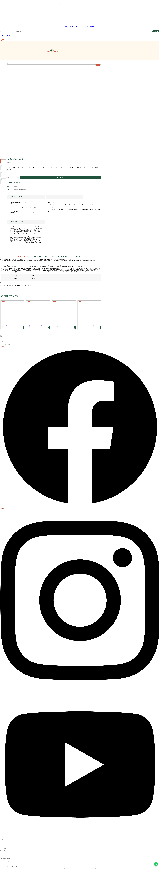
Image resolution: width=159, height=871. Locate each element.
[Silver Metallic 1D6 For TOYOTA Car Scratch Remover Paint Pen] (64, 311)
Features (37, 256)
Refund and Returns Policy (5, 855)
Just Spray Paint (23, 189)
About (71, 26)
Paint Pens (52, 50)
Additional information (56, 256)
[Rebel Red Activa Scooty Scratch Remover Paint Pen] (89, 311)
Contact (92, 26)
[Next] (98, 110)
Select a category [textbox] (4, 31)
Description (23, 256)
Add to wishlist (17, 182)
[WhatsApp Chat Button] (156, 864)
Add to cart (60, 177)
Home (66, 26)
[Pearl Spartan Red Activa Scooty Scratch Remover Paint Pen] (12, 311)
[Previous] (9, 110)
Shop (77, 26)
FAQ (82, 26)
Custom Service (3, 841)
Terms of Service (3, 850)
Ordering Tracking (4, 843)
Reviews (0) (75, 256)
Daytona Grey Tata (17, 189)
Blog (87, 26)
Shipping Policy (3, 852)
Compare (10, 182)
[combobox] (7, 31)
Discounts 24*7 (6, 35)
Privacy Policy (3, 848)
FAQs (1, 839)
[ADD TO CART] (24, 327)
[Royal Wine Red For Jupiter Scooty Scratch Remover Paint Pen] (38, 311)
